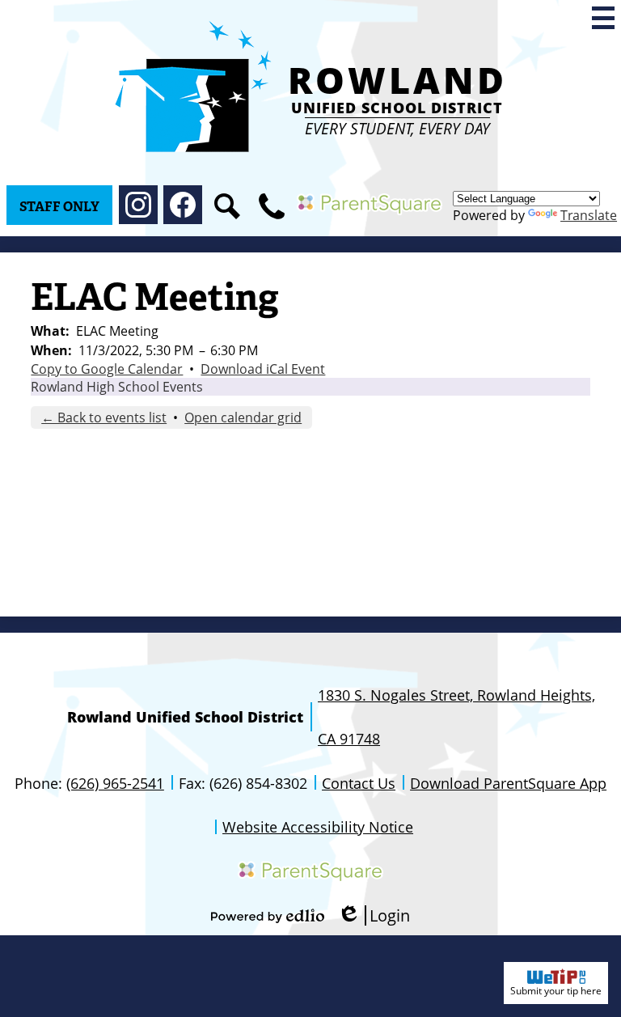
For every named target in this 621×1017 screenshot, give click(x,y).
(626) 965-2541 (115, 783)
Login (373, 915)
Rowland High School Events (117, 387)
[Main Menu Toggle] (603, 18)
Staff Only (59, 206)
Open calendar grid (243, 417)
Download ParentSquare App (508, 783)
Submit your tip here (556, 991)
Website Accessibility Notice (317, 827)
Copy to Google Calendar (107, 369)
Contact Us (358, 783)
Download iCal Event (263, 369)
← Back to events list (104, 417)
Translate (588, 215)
